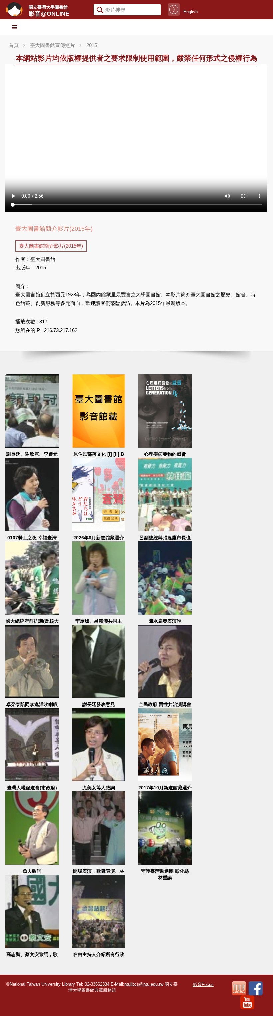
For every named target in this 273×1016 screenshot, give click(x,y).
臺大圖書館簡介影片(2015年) (51, 246)
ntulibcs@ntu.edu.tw (143, 984)
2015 (91, 45)
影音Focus (203, 984)
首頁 (14, 45)
